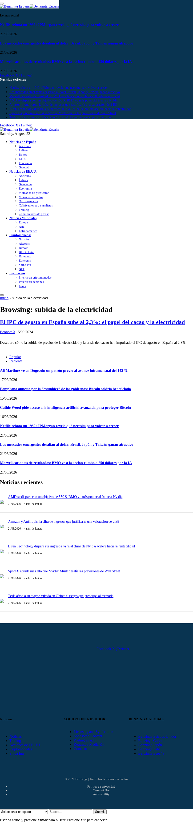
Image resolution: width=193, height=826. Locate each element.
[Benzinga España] (29, 129)
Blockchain (26, 252)
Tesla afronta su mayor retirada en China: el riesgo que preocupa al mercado (60, 117)
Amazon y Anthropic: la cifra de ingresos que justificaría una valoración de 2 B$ (63, 104)
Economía (25, 163)
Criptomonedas (20, 235)
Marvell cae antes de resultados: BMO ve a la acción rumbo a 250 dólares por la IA (66, 62)
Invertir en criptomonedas (35, 277)
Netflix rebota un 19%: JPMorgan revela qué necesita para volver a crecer (59, 25)
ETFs (22, 159)
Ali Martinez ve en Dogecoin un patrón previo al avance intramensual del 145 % (64, 370)
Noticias (24, 239)
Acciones (25, 146)
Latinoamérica (28, 231)
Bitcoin (23, 248)
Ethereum (25, 260)
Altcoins (24, 243)
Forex (22, 286)
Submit (100, 812)
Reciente (15, 361)
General (24, 167)
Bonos (23, 154)
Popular (15, 357)
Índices (23, 150)
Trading (24, 209)
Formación (17, 273)
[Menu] (2, 295)
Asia (21, 226)
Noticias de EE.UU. (23, 171)
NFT (21, 269)
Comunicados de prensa (34, 214)
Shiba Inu (25, 265)
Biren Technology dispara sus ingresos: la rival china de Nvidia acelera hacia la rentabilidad (70, 109)
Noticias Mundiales (22, 218)
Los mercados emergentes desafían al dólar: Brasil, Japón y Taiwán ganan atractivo (66, 43)
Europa (23, 222)
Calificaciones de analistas (36, 205)
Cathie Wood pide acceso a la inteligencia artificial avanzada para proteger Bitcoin (65, 407)
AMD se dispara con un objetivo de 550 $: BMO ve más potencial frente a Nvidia (63, 100)
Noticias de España (22, 142)
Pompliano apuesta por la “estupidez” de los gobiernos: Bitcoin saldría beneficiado (65, 389)
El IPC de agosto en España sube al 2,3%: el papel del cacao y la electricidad (92, 322)
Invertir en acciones (31, 281)
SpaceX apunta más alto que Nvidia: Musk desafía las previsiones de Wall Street (62, 113)
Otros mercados (28, 201)
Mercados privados (31, 197)
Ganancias (25, 184)
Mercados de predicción (34, 192)
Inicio (4, 298)
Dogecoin (25, 256)
